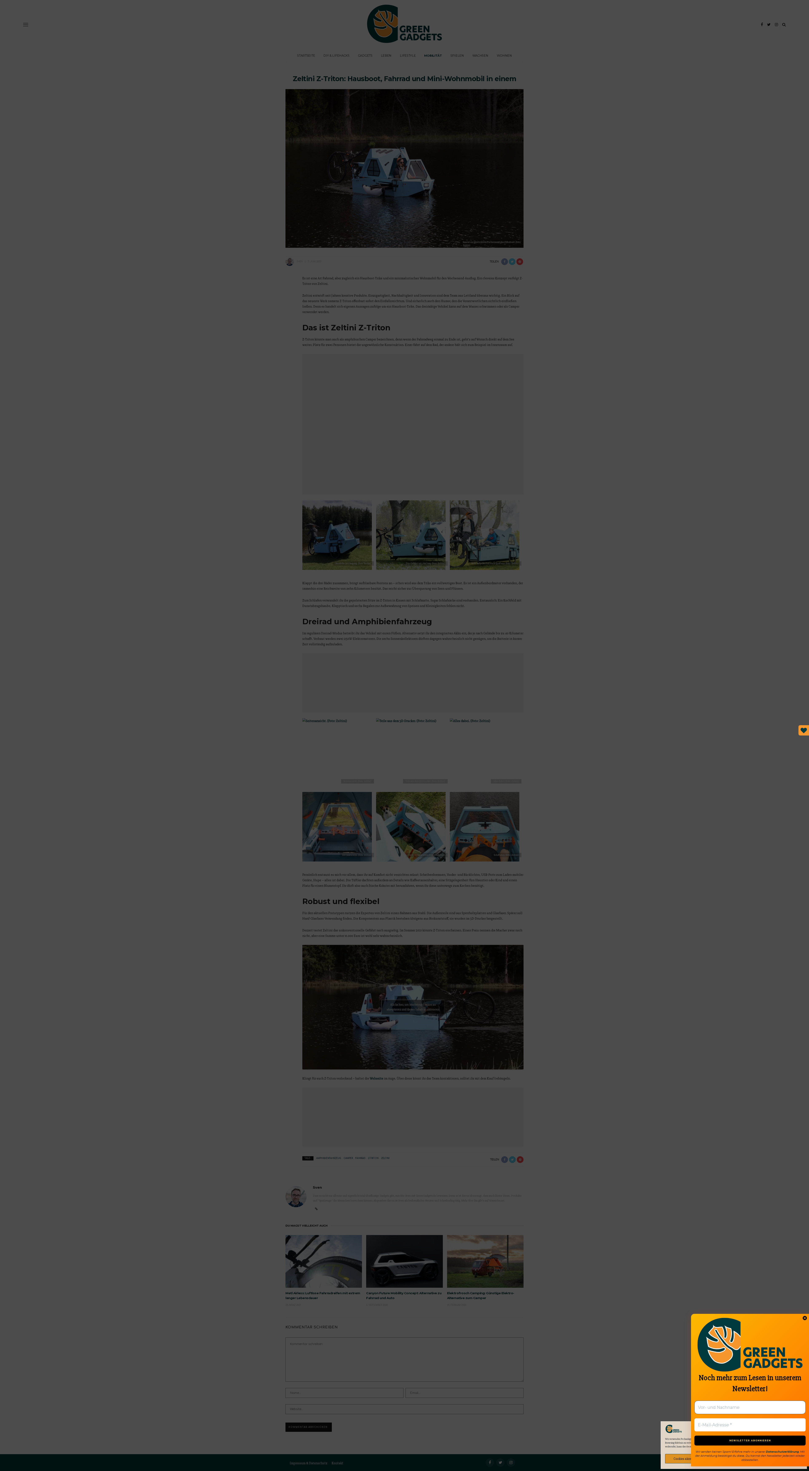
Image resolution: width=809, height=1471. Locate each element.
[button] (800, 1429)
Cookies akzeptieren (687, 1459)
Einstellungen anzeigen (780, 1459)
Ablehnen (733, 1459)
